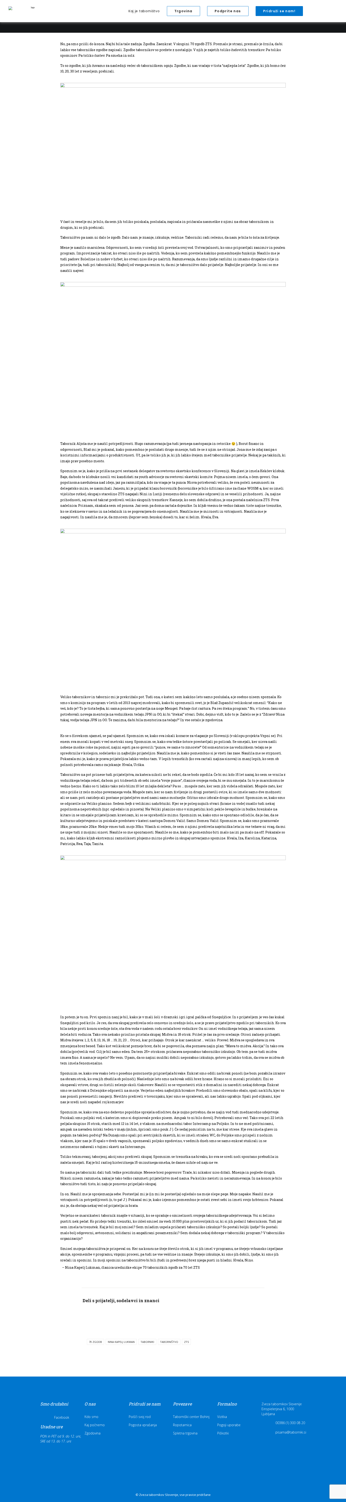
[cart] (334, 11)
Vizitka (222, 1416)
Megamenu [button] (313, 12)
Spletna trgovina (185, 1433)
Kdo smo (91, 1416)
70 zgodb (95, 1342)
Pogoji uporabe (229, 1425)
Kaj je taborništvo (144, 11)
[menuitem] (144, 11)
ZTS (186, 1342)
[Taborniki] (30, 11)
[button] (328, 11)
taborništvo (169, 1342)
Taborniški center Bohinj (191, 1416)
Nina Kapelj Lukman (121, 1342)
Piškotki (223, 1433)
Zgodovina (92, 1433)
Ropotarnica (182, 1425)
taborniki (147, 1342)
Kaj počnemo (94, 1425)
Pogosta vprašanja (143, 1425)
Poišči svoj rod (140, 1416)
